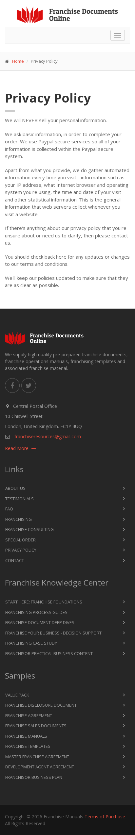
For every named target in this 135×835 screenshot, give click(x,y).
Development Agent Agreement (39, 767)
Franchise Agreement (28, 715)
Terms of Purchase (105, 816)
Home (18, 61)
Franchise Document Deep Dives (39, 622)
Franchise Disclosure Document (41, 705)
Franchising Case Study (31, 643)
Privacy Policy (20, 550)
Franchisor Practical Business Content (49, 653)
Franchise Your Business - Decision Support (53, 633)
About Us (15, 488)
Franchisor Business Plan (33, 777)
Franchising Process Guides (36, 612)
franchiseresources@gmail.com (47, 436)
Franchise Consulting (29, 529)
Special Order (20, 540)
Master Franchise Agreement (37, 757)
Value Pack (17, 695)
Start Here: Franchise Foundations (43, 602)
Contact (14, 560)
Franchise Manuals (26, 736)
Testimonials (19, 499)
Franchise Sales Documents (36, 726)
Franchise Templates (27, 746)
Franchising (18, 519)
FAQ (9, 509)
